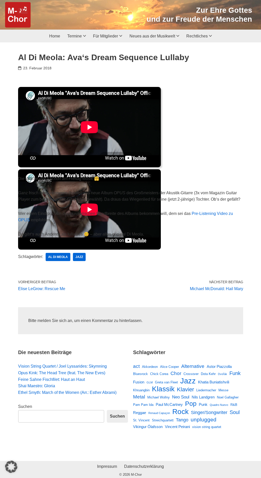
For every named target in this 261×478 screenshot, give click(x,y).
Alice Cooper (169, 367)
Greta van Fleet (166, 382)
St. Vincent (141, 420)
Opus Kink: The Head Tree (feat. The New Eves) (61, 373)
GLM (150, 382)
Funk (235, 373)
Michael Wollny (158, 397)
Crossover (191, 374)
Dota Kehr (208, 374)
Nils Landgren (203, 397)
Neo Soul (180, 397)
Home (54, 36)
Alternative (192, 366)
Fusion (138, 382)
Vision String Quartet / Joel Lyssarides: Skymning (62, 366)
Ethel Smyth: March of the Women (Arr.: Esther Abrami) (67, 392)
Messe (223, 390)
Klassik (163, 389)
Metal (139, 396)
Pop (191, 404)
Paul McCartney (169, 404)
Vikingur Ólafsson (148, 426)
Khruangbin (141, 390)
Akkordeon (150, 367)
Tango (182, 419)
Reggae (139, 412)
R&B (233, 405)
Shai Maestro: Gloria (36, 386)
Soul (235, 412)
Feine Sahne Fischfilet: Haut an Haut (51, 379)
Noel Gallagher (228, 397)
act (136, 366)
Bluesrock (140, 374)
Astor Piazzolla (219, 366)
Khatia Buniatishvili (213, 382)
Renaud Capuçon (159, 413)
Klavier (185, 389)
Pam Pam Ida (143, 405)
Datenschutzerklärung (144, 466)
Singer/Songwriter (209, 412)
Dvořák (222, 374)
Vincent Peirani (177, 426)
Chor (176, 373)
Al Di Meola (58, 257)
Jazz (79, 257)
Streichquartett (163, 420)
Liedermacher (206, 390)
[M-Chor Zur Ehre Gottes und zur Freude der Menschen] (18, 15)
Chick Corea (159, 374)
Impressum (107, 466)
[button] (84, 35)
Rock (180, 411)
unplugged (203, 420)
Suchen (25, 406)
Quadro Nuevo (219, 404)
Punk (203, 404)
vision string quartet (206, 427)
